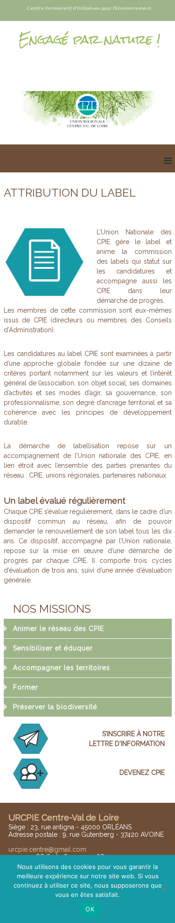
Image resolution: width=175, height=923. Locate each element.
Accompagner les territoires (61, 667)
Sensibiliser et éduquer (53, 648)
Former (25, 687)
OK (89, 909)
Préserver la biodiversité (55, 707)
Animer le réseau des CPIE (58, 628)
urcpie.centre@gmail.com (47, 849)
